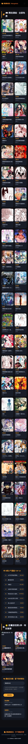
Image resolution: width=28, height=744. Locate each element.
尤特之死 (18, 561)
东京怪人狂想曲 (19, 182)
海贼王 (3, 56)
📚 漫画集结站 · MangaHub (9, 3)
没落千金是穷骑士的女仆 (21, 371)
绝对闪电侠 (18, 392)
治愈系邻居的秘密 (20, 56)
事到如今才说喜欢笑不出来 (22, 203)
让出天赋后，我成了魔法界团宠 (9, 540)
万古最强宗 (18, 266)
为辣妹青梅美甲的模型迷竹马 (8, 119)
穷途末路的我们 (19, 161)
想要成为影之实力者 (6, 308)
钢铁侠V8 (4, 140)
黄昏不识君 (18, 308)
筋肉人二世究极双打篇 (21, 476)
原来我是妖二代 (19, 245)
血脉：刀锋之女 (19, 498)
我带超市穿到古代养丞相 (21, 540)
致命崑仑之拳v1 (19, 350)
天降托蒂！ (4, 476)
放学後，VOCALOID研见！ (22, 456)
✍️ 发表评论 (8, 695)
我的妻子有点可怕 (20, 329)
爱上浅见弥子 (5, 98)
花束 (3, 413)
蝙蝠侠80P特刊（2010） (7, 287)
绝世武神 (4, 561)
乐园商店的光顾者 (6, 182)
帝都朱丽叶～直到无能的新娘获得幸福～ (11, 350)
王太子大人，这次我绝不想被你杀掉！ (10, 456)
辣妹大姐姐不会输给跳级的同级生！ (10, 245)
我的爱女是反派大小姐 (7, 161)
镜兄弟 (3, 203)
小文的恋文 (18, 435)
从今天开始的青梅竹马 (7, 35)
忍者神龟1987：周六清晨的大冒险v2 (10, 329)
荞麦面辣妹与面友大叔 (7, 371)
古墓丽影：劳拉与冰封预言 (22, 413)
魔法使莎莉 (18, 35)
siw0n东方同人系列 (20, 77)
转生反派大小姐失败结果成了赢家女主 (10, 77)
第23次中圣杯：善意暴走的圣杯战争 (10, 519)
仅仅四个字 (4, 224)
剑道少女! (4, 392)
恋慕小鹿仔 (18, 224)
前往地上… (18, 287)
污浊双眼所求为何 (6, 498)
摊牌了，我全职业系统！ (7, 266)
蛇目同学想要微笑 (6, 435)
